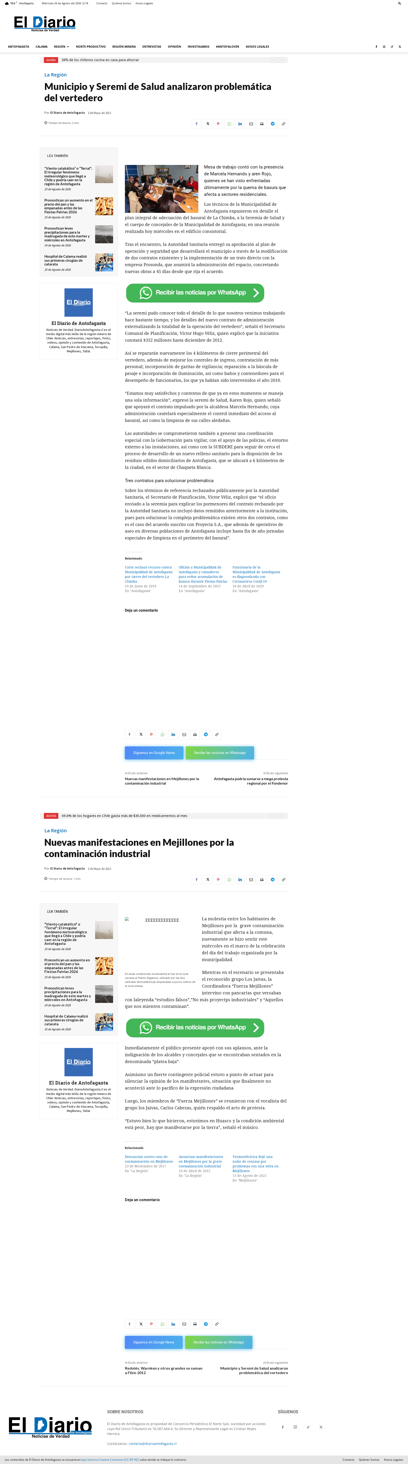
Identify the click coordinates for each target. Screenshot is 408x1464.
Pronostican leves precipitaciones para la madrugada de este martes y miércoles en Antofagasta (67, 234)
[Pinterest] (218, 124)
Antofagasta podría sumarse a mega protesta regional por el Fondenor (251, 780)
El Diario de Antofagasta (67, 113)
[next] (281, 60)
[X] (399, 46)
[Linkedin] (240, 124)
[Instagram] (384, 46)
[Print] (261, 124)
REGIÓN (59, 47)
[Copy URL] (283, 124)
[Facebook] (376, 46)
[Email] (250, 124)
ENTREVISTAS (151, 47)
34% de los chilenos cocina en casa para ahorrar (100, 60)
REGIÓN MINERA (124, 47)
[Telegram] (272, 124)
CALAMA (41, 47)
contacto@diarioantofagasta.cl (153, 1443)
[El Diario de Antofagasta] (78, 302)
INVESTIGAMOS (198, 47)
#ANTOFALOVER (227, 47)
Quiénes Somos (121, 3)
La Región (55, 74)
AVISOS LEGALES (257, 47)
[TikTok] (391, 46)
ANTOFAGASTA (18, 47)
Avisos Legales (144, 3)
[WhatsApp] (229, 124)
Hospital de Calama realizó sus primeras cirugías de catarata (65, 260)
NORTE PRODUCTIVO (91, 47)
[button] (399, 3)
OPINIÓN (174, 47)
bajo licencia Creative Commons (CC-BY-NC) (110, 1460)
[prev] (273, 60)
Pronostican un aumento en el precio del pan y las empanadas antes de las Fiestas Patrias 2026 (68, 206)
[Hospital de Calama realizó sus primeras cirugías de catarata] (104, 262)
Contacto (101, 3)
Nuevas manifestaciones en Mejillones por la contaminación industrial (162, 780)
